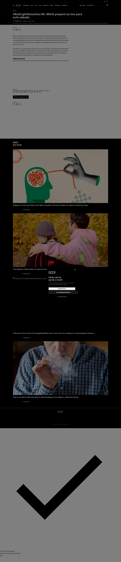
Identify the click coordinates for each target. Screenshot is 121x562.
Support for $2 (62, 288)
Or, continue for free (61, 296)
